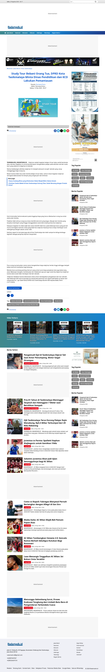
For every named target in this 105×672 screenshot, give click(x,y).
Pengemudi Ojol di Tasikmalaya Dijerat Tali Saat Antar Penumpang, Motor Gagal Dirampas (88, 198)
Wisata (78, 652)
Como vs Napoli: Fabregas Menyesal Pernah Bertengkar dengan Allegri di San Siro (45, 503)
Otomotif (79, 654)
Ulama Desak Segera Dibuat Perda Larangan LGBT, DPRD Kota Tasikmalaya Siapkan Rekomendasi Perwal (85, 338)
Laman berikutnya (13, 288)
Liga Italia (27, 446)
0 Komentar (12, 131)
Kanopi (75, 182)
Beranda (9, 68)
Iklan (33, 668)
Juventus (90, 178)
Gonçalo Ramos (85, 174)
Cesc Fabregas (86, 170)
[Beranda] (5, 33)
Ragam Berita (56, 33)
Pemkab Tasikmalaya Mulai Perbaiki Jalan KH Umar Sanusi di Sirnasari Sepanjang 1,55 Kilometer (41, 338)
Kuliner (79, 648)
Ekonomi (25, 33)
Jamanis (75, 178)
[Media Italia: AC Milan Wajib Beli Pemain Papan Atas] (15, 526)
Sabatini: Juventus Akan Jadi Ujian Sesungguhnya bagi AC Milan (88, 241)
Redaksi (9, 668)
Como (75, 174)
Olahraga (39, 33)
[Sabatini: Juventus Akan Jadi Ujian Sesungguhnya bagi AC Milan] (75, 242)
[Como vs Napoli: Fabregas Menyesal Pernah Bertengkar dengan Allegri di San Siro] (15, 508)
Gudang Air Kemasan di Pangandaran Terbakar (14, 336)
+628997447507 (11, 658)
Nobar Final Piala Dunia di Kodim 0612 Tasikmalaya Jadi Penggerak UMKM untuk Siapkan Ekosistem (64, 337)
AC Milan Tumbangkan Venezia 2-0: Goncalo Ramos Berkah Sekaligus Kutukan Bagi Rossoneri (45, 541)
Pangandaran (28, 608)
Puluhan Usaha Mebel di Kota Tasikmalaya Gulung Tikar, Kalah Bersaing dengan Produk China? (37, 184)
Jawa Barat (10, 33)
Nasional (17, 33)
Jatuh (82, 178)
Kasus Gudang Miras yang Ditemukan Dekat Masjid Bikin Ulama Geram (32, 181)
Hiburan (32, 33)
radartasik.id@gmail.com (14, 655)
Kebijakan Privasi (41, 668)
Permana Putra (40, 84)
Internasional (80, 645)
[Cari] (95, 1)
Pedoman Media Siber (54, 668)
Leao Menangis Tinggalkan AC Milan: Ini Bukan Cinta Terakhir (43, 557)
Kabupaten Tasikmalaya (31, 363)
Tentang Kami (17, 668)
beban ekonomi (16, 301)
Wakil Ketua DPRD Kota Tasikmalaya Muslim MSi (23, 305)
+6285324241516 (12, 660)
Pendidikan (80, 650)
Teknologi (47, 33)
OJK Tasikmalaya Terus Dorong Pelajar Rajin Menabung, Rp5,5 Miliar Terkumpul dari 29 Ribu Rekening (88, 221)
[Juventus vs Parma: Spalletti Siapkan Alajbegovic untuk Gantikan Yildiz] (75, 232)
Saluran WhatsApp (77, 668)
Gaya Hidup (80, 643)
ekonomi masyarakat (31, 301)
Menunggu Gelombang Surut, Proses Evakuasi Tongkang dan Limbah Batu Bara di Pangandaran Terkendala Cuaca (46, 602)
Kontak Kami (26, 668)
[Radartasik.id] (15, 27)
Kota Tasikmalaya (26, 68)
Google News (66, 668)
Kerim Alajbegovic (86, 182)
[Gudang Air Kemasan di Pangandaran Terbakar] (18, 327)
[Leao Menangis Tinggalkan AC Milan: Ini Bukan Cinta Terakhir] (15, 563)
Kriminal (75, 185)
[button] (56, 33)
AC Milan (75, 170)
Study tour (58, 301)
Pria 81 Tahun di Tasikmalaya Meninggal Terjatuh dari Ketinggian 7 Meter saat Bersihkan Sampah (88, 209)
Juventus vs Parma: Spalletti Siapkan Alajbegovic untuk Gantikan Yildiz (87, 231)
